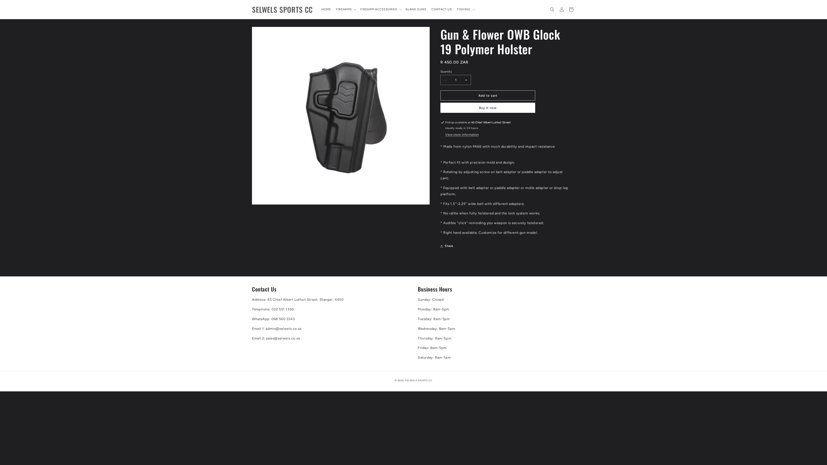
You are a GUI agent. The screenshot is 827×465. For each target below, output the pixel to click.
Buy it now (488, 108)
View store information (462, 134)
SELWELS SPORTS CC (418, 380)
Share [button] (449, 246)
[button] (345, 9)
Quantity (446, 71)
